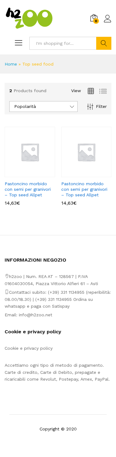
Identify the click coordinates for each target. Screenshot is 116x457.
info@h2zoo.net (35, 314)
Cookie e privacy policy (29, 348)
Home (11, 64)
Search (103, 43)
